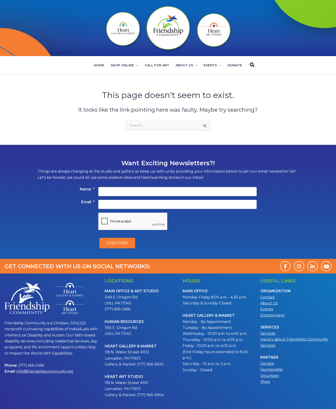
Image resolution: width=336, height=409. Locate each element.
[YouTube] (326, 266)
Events (210, 65)
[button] (136, 65)
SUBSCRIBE (117, 243)
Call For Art (157, 65)
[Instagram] (299, 266)
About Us (184, 65)
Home (99, 65)
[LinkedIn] (312, 266)
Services (267, 333)
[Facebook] (285, 266)
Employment (272, 315)
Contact (267, 297)
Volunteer (269, 376)
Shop (265, 381)
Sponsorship (271, 369)
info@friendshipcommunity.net (44, 371)
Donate (235, 65)
